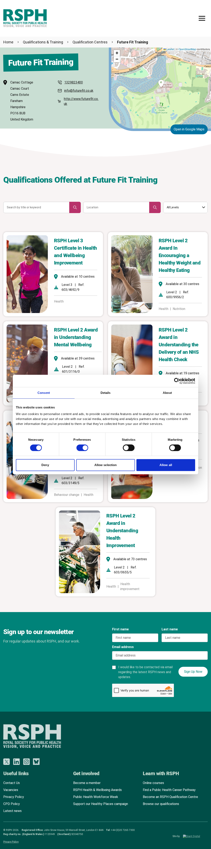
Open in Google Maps (189, 129)
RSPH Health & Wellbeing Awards (97, 790)
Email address (123, 647)
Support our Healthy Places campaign (100, 804)
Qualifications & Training (43, 42)
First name (120, 629)
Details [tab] (106, 392)
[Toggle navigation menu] (202, 18)
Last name (170, 629)
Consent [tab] (44, 392)
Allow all (165, 465)
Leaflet (170, 49)
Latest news (12, 811)
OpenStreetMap (187, 49)
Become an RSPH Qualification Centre (170, 797)
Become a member (87, 783)
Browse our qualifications (161, 804)
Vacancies (10, 790)
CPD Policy (11, 804)
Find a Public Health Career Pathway (169, 790)
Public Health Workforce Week (95, 797)
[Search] (75, 207)
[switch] (78, 446)
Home (8, 42)
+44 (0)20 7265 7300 (123, 830)
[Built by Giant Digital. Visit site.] (195, 836)
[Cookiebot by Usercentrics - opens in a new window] (177, 381)
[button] (161, 83)
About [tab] (167, 392)
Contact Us (11, 783)
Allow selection (105, 465)
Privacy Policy (13, 797)
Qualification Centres (90, 42)
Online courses (153, 783)
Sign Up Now (193, 672)
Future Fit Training (132, 42)
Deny (45, 465)
